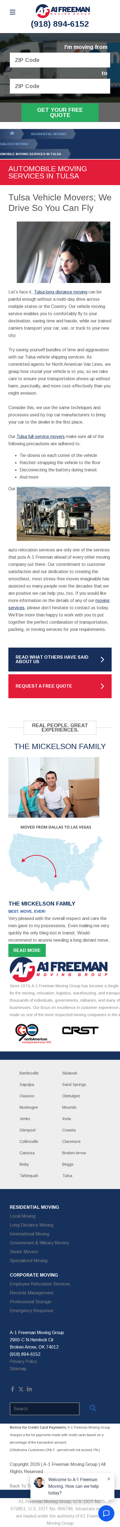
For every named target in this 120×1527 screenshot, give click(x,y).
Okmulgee (71, 1096)
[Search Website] (93, 1409)
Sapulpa (27, 1084)
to (104, 73)
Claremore (71, 1141)
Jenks (25, 1118)
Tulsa (67, 1175)
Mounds (69, 1107)
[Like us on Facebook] (12, 1390)
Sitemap (18, 1368)
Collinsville (29, 1141)
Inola (66, 1118)
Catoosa (27, 1153)
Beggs (68, 1164)
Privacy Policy (23, 1361)
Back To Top (22, 1486)
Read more (27, 950)
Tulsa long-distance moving (60, 292)
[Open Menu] (12, 12)
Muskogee (29, 1107)
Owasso (27, 1096)
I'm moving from (85, 47)
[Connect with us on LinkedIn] (29, 1390)
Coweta (69, 1130)
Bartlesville (29, 1073)
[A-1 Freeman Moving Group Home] (63, 11)
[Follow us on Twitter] (21, 1390)
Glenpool (27, 1130)
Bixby (24, 1164)
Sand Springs (74, 1084)
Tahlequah (29, 1175)
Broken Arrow (74, 1153)
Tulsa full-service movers (40, 436)
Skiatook (69, 1073)
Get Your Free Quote (60, 112)
